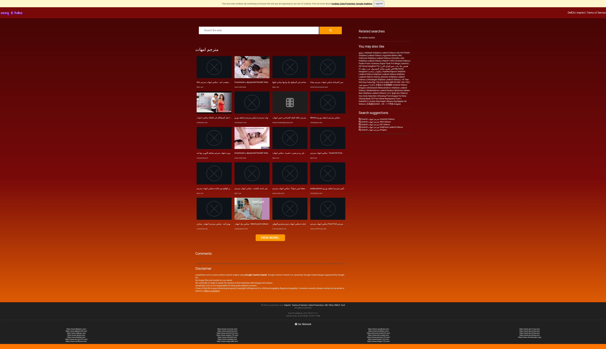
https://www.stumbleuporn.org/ (529, 337)
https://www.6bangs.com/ (76, 333)
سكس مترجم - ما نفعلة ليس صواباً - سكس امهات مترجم (296, 188)
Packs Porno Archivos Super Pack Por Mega (379, 63)
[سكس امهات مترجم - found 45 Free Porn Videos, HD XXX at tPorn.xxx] (327, 148)
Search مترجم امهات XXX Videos (376, 121)
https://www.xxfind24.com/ (227, 337)
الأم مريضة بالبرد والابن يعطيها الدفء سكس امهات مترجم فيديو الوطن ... (303, 224)
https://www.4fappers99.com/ (76, 331)
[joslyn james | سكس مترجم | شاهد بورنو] (327, 183)
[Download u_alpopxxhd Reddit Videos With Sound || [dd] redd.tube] (252, 77)
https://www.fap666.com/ (76, 337)
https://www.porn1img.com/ (529, 329)
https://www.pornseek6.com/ (378, 335)
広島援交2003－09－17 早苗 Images (384, 104)
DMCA (571, 12)
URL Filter (328, 305)
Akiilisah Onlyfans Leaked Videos (380, 52)
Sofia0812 (363, 101)
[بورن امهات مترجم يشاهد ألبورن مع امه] (214, 148)
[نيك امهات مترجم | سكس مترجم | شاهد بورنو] (252, 112)
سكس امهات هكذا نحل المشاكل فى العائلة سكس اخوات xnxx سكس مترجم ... (230, 117)
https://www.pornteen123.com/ (378, 337)
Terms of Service (596, 12)
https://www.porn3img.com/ (529, 333)
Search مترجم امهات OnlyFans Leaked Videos (382, 127)
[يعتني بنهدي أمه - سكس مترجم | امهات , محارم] (214, 219)
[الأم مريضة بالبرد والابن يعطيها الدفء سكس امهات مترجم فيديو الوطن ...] (289, 219)
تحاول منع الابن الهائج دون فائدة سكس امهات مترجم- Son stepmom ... (227, 188)
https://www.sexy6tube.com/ (378, 329)
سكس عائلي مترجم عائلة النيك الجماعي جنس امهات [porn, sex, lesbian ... (304, 117)
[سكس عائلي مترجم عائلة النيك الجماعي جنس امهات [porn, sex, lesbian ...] (289, 112)
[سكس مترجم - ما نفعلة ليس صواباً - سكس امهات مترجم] (289, 183)
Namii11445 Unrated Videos (396, 60)
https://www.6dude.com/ (76, 335)
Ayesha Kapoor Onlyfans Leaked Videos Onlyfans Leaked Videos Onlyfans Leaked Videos (382, 74)
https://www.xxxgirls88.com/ (227, 341)
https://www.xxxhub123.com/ (227, 333)
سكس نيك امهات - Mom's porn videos (251, 224)
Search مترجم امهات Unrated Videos (378, 119)
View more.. (270, 237)
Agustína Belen (390, 55)
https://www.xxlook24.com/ (227, 339)
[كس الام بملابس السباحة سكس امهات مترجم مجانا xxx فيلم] (327, 77)
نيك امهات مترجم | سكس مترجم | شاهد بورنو (254, 117)
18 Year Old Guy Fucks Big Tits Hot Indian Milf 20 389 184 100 (384, 81)
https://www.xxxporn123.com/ (227, 335)
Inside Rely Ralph (378, 101)
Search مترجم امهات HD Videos (375, 124)
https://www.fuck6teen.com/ (378, 331)
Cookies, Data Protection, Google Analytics (351, 3)
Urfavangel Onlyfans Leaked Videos (383, 79)
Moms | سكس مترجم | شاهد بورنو (325, 117)
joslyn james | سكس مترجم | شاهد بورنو (328, 188)
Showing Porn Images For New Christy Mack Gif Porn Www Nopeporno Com (382, 97)
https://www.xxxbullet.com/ (227, 331)
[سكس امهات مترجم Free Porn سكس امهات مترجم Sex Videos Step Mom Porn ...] (327, 219)
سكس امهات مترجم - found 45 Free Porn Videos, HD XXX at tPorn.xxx (342, 153)
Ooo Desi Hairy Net (367, 96)
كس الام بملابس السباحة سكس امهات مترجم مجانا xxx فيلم (336, 82)
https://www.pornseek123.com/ (378, 333)
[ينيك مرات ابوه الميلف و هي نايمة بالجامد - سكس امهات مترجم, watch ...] (252, 183)
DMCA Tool (339, 305)
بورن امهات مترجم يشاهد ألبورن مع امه (213, 153)
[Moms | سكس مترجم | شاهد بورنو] (327, 112)
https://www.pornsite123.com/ (76, 339)
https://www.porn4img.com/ (530, 335)
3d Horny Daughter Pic (369, 66)
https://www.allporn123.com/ (378, 339)
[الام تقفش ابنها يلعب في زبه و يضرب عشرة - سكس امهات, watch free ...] (289, 148)
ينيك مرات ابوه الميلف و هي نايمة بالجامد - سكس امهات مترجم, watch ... (266, 188)
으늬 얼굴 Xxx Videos (397, 93)
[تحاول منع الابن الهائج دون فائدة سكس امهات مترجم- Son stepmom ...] (214, 183)
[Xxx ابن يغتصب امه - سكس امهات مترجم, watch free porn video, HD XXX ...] (214, 77)
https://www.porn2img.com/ (529, 331)
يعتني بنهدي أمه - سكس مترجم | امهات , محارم (216, 224)
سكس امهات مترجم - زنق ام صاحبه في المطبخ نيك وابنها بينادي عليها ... (302, 82)
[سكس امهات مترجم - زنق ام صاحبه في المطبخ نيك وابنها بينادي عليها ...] (289, 77)
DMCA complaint (212, 291)
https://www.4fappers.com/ (76, 329)
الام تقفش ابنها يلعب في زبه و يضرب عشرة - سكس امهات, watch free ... (303, 153)
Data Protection (316, 305)
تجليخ (361, 52)
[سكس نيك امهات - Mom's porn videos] (252, 219)
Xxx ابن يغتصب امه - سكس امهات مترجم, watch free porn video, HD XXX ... (230, 82)
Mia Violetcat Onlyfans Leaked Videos (380, 56)
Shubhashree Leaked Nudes (380, 90)
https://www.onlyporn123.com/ (378, 341)
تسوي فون (363, 85)
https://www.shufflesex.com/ (76, 341)
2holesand (372, 87)
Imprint (581, 12)
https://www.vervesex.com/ (227, 329)
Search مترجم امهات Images (374, 129)
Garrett (404, 63)
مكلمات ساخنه (375, 71)
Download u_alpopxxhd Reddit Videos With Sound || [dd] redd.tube (266, 82)
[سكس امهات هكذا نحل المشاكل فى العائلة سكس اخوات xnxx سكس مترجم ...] (214, 112)
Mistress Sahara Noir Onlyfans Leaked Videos (384, 91)
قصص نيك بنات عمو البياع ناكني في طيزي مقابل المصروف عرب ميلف (384, 67)
